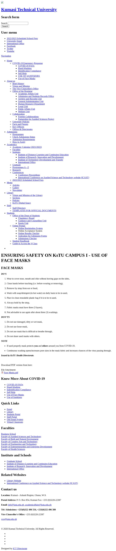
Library (10, 193)
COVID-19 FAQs (26, 66)
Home (9, 61)
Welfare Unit (24, 111)
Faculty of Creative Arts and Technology (19, 441)
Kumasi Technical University (29, 9)
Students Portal (13, 414)
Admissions (12, 132)
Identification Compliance (29, 71)
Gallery (15, 187)
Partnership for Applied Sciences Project (36, 119)
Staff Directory (19, 208)
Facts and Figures (20, 124)
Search (4, 23)
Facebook (11, 46)
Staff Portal (12, 417)
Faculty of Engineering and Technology (19, 444)
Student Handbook (20, 241)
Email (9, 409)
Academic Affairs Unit (28, 94)
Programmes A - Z (20, 167)
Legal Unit (23, 106)
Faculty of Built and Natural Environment (19, 439)
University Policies (20, 121)
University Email (14, 41)
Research (16, 170)
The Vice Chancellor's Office (25, 88)
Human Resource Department (31, 104)
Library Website (14, 480)
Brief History (18, 83)
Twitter (10, 48)
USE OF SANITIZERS (29, 76)
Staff (9, 205)
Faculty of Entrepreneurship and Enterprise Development (26, 446)
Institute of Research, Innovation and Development (41, 157)
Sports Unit (23, 223)
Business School (8, 434)
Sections (16, 198)
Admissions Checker (27, 238)
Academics (12, 144)
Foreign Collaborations (28, 116)
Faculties (16, 149)
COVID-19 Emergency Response (27, 63)
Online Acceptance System (30, 231)
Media (9, 182)
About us (11, 81)
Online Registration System (30, 228)
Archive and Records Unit (30, 99)
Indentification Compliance (19, 389)
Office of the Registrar (22, 91)
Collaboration (18, 114)
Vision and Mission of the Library (27, 195)
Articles (15, 185)
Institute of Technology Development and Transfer (40, 160)
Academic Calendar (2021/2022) (27, 147)
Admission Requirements (23, 139)
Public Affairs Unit (26, 109)
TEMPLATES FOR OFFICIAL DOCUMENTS (34, 210)
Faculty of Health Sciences (13, 449)
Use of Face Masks (26, 78)
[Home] (2, 2)
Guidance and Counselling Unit (32, 220)
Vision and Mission (21, 86)
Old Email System (15, 419)
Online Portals (18, 226)
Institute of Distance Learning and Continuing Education (43, 154)
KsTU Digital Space (21, 203)
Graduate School (14, 461)
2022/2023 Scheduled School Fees (22, 38)
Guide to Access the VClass (24, 243)
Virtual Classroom (15, 422)
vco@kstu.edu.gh (9, 519)
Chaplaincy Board (26, 218)
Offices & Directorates (22, 129)
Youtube (10, 51)
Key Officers (18, 127)
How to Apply (18, 142)
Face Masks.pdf (11, 372)
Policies (15, 200)
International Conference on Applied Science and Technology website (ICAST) (53, 177)
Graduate (16, 165)
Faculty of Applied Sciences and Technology (21, 436)
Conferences (18, 172)
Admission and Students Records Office (36, 96)
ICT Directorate (20, 548)
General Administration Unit (30, 101)
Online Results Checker (28, 233)
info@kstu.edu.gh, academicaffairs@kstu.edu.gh (29, 505)
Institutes (16, 152)
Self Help (22, 73)
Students (10, 213)
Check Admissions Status (23, 137)
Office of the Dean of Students (26, 215)
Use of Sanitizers (14, 397)
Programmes (18, 134)
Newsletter (17, 190)
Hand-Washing (25, 68)
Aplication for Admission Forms (32, 236)
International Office (15, 43)
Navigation (6, 56)
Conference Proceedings (29, 175)
